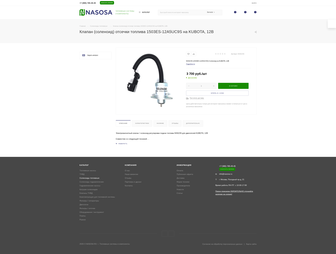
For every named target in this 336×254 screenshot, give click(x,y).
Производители (183, 186)
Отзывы (175, 123)
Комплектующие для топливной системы (97, 197)
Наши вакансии (131, 174)
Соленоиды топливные (89, 178)
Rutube (171, 234)
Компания (130, 165)
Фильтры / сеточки (87, 208)
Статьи (180, 193)
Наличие (160, 123)
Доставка (180, 178)
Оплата (180, 171)
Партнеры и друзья (133, 182)
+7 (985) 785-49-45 (88, 3)
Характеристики (142, 123)
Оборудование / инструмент (92, 212)
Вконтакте (164, 234)
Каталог (84, 165)
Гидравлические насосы (90, 186)
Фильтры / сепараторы (89, 201)
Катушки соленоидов (88, 189)
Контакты (129, 186)
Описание (123, 123)
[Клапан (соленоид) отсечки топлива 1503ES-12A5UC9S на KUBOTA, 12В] (151, 80)
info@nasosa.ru (225, 174)
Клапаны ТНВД (86, 193)
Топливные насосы (88, 171)
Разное (83, 220)
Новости (180, 189)
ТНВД (82, 174)
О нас (127, 171)
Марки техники (183, 182)
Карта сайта (251, 244)
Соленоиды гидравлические (92, 182)
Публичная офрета (185, 174)
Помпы (83, 216)
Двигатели (84, 205)
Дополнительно (193, 123)
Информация (184, 165)
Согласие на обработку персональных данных (222, 244)
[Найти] (219, 12)
